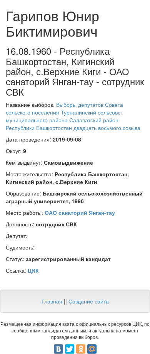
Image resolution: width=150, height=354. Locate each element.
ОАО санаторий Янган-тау (80, 212)
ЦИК (33, 270)
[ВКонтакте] (58, 349)
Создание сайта (88, 301)
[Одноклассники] (80, 349)
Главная (52, 301)
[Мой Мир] (92, 349)
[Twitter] (69, 349)
